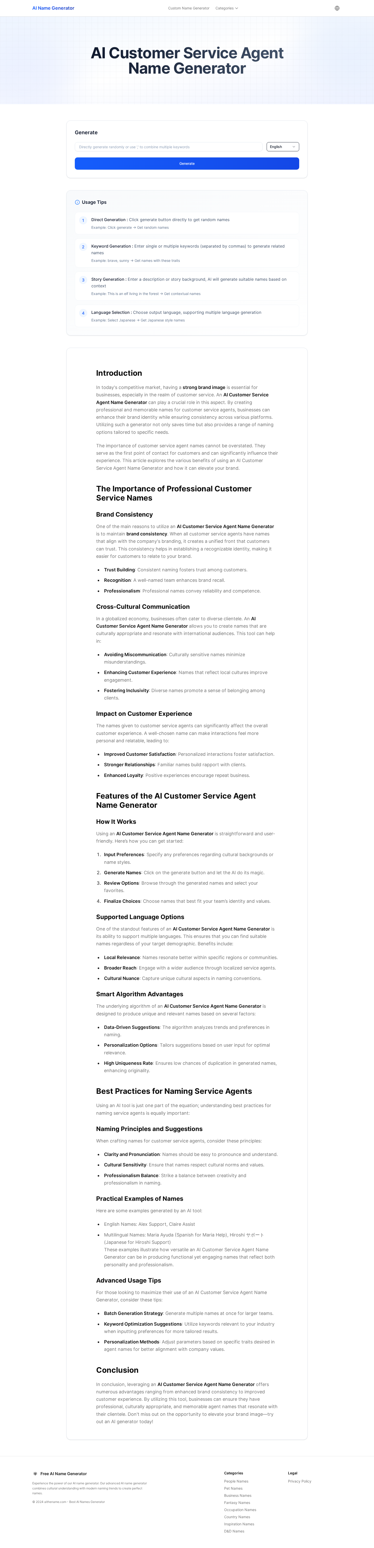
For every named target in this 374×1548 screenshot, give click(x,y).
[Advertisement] (31, 196)
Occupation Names (240, 1509)
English (276, 146)
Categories (224, 8)
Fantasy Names (237, 1502)
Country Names (237, 1517)
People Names (236, 1481)
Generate (187, 163)
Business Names (237, 1495)
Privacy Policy (299, 1481)
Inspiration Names (239, 1524)
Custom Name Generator (188, 8)
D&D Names (234, 1531)
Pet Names (233, 1488)
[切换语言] (337, 8)
